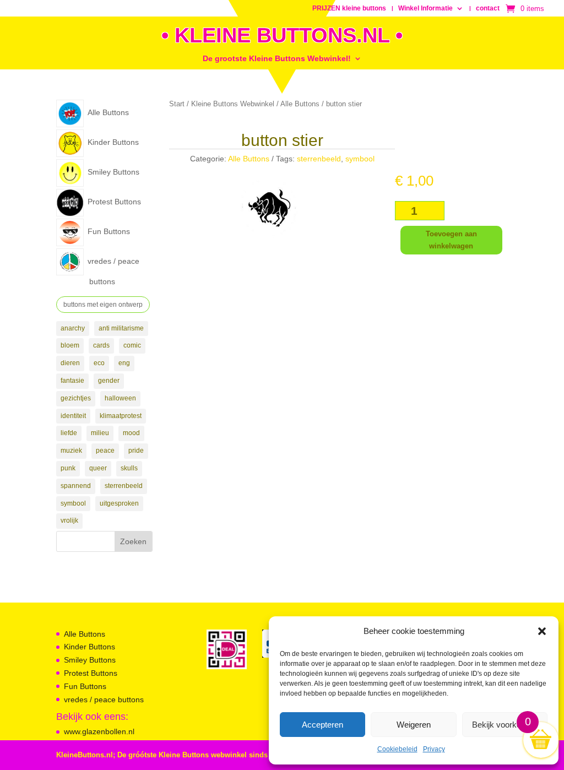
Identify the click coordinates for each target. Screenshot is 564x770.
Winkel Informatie (425, 8)
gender (109, 380)
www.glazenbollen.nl (99, 731)
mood (131, 433)
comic (132, 345)
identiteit (73, 416)
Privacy (434, 749)
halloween (120, 398)
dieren (70, 363)
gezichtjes (76, 398)
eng (124, 363)
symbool (73, 503)
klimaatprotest (121, 416)
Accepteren (322, 724)
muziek (71, 450)
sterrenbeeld (124, 486)
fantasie (72, 380)
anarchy (73, 328)
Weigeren (414, 724)
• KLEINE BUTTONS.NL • (282, 35)
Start (177, 104)
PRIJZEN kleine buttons (349, 8)
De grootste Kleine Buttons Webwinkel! (277, 59)
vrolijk (69, 520)
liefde (69, 433)
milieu (100, 433)
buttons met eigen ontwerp (103, 304)
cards (101, 345)
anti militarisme (121, 328)
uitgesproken (119, 503)
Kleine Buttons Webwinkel (232, 104)
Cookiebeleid (397, 749)
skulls (129, 468)
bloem (70, 345)
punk (68, 468)
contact (488, 8)
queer (98, 468)
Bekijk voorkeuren (504, 724)
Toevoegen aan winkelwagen (451, 240)
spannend (76, 486)
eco (99, 363)
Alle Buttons (299, 104)
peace (105, 450)
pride (136, 450)
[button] (541, 631)
